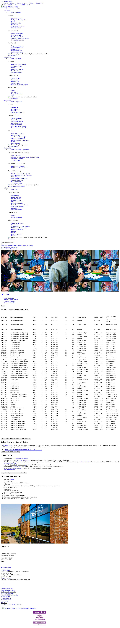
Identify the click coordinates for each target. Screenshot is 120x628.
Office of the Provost (17, 202)
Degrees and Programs (17, 46)
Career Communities (17, 47)
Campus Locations (16, 72)
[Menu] (19, 8)
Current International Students (19, 128)
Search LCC (4, 242)
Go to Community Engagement (20, 149)
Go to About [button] (11, 239)
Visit (12, 95)
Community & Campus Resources (20, 226)
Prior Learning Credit (17, 37)
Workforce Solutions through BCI (20, 174)
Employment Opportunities (8, 592)
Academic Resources (17, 121)
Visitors (31, 3)
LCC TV (13, 111)
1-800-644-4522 (5, 570)
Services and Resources (17, 26)
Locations (7, 279)
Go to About (14, 189)
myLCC (10, 4)
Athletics (14, 107)
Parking (13, 232)
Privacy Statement (6, 598)
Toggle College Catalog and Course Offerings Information (15, 438)
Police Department (16, 123)
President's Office (16, 200)
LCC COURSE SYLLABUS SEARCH (16, 450)
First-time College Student (18, 64)
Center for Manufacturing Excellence (21, 175)
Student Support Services (11, 299)
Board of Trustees (16, 198)
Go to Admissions (16, 58)
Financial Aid (15, 81)
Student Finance (15, 83)
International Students (17, 69)
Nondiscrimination (6, 599)
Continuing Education (17, 158)
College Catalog (15, 49)
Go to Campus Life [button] (13, 146)
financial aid (13, 465)
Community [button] (7, 148)
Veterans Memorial (16, 183)
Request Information (17, 94)
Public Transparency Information (20, 205)
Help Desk (14, 208)
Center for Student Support (18, 126)
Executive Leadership (17, 229)
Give (28, 4)
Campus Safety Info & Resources (11, 604)
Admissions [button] (7, 57)
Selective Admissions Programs (20, 38)
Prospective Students (8, 3)
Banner (23, 4)
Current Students (21, 3)
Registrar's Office (16, 23)
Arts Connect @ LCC (17, 137)
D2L (16, 4)
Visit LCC (14, 236)
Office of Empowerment (18, 138)
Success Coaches (16, 27)
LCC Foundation (16, 181)
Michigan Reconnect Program (19, 84)
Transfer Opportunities (17, 40)
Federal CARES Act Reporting (9, 595)
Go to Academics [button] (12, 55)
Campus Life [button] (7, 100)
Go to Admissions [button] (13, 98)
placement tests (85, 462)
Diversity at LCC (5, 596)
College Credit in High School (19, 20)
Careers (13, 215)
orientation (18, 466)
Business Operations (17, 203)
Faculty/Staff (39, 3)
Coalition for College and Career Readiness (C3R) (25, 157)
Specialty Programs (9, 301)
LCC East (7, 280)
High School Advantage (18, 166)
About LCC (7, 277)
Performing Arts (15, 135)
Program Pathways (16, 50)
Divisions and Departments (18, 228)
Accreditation (15, 195)
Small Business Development (19, 178)
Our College (14, 225)
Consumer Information (17, 206)
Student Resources (16, 118)
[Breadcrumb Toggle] (1, 273)
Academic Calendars (17, 52)
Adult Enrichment (16, 155)
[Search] (1, 244)
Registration (14, 24)
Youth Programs (15, 160)
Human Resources (16, 197)
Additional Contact (6, 567)
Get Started (14, 92)
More (2, 306)
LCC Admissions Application (20, 458)
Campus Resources (16, 120)
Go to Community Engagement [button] (16, 186)
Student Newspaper (16, 112)
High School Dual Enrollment (19, 168)
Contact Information (16, 209)
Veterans (13, 67)
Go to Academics (16, 12)
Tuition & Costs (15, 78)
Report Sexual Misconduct (8, 590)
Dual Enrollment (15, 71)
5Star (3, 4)
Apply (13, 90)
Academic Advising (16, 18)
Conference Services (17, 180)
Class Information (9, 298)
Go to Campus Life (16, 101)
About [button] (6, 188)
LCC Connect (15, 109)
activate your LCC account (22, 460)
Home (6, 276)
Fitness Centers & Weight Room (20, 140)
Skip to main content (6, 1)
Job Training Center (16, 177)
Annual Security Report (7, 593)
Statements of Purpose (17, 223)
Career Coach (15, 35)
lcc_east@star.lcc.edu (10, 463)
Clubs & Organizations (17, 134)
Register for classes (9, 469)
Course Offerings (16, 33)
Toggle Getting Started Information (10, 451)
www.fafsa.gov (22, 465)
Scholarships (14, 80)
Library (13, 21)
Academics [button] (7, 10)
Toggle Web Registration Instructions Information (13, 472)
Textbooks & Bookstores (35, 450)
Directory (14, 231)
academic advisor (16, 468)
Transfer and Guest (16, 66)
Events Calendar (15, 143)
